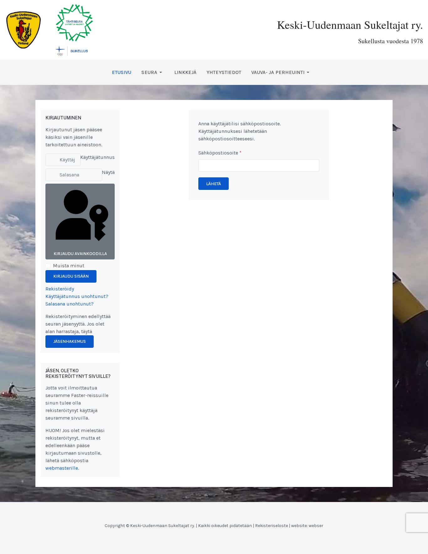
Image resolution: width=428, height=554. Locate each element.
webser (316, 525)
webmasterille (61, 468)
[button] (152, 72)
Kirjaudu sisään (71, 276)
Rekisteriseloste (271, 525)
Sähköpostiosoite (220, 153)
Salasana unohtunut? (69, 304)
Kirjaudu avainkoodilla (80, 253)
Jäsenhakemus (69, 341)
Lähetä (213, 183)
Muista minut (68, 266)
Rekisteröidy (59, 289)
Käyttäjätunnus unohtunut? (76, 296)
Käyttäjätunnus (97, 157)
